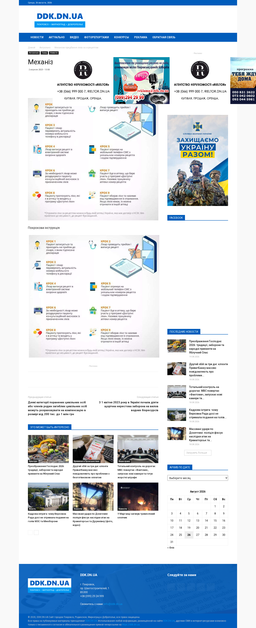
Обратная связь (163, 37)
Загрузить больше (196, 452)
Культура (33, 461)
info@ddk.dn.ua (113, 604)
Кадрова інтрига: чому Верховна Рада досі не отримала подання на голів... (208, 413)
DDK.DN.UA (91, 621)
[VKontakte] (219, 2)
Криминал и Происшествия (86, 461)
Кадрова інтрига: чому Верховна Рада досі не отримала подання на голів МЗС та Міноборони (48, 517)
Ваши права (124, 461)
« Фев (170, 547)
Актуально (57, 37)
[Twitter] (213, 2)
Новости (37, 37)
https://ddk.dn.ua (131, 624)
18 (180, 527)
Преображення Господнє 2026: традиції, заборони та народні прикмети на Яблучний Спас (46, 470)
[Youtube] (225, 2)
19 (188, 527)
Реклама (140, 37)
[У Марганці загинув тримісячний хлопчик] (138, 497)
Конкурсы (121, 37)
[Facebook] (200, 2)
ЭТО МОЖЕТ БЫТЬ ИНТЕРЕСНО (49, 427)
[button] (223, 37)
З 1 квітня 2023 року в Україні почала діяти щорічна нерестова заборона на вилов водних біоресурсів (128, 406)
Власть (32, 509)
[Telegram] (207, 2)
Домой (31, 47)
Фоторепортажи (96, 37)
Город (44, 53)
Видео (74, 37)
